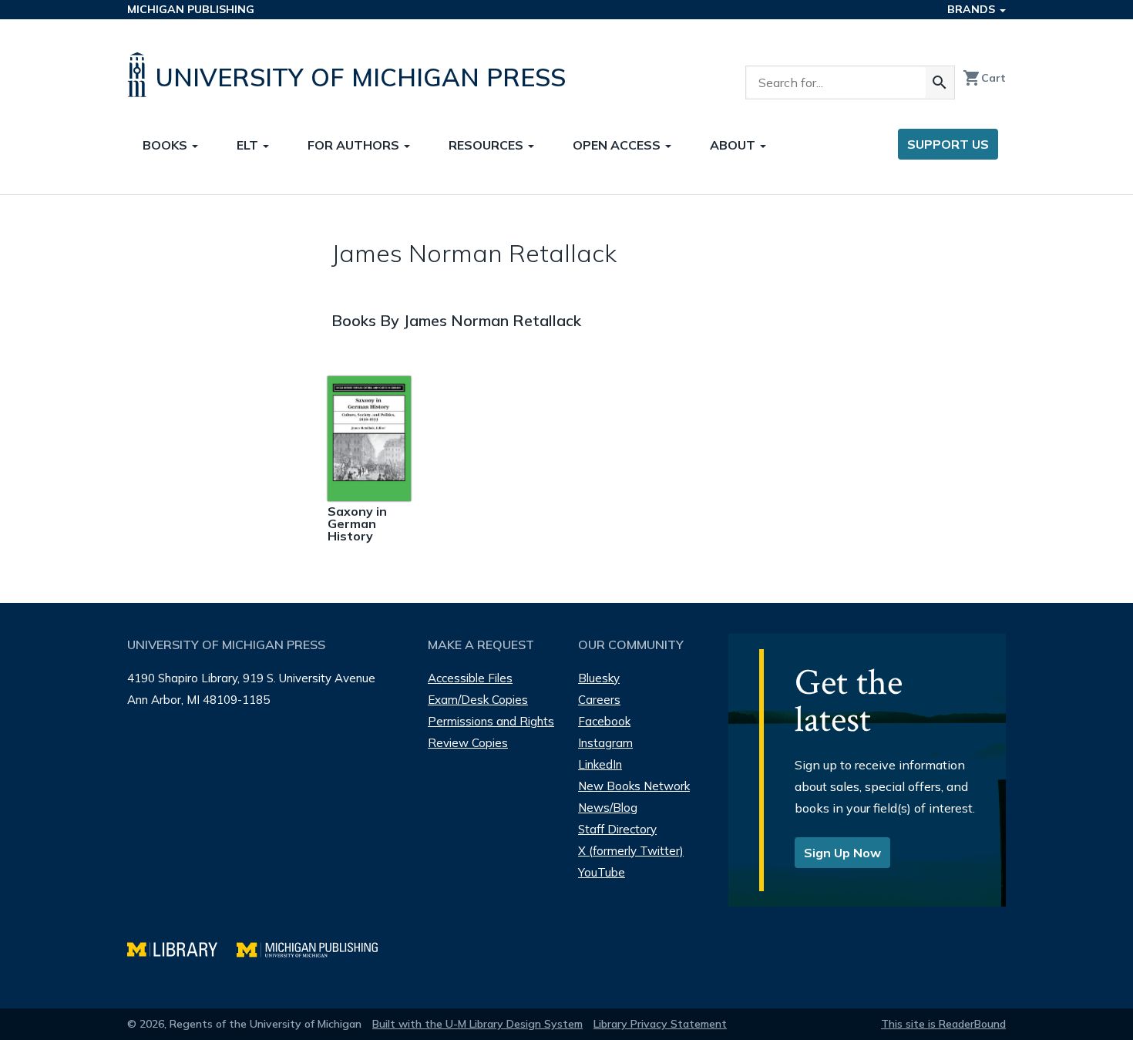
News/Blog (607, 807)
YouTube (601, 872)
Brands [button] (972, 9)
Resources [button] (487, 145)
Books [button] (166, 145)
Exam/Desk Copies (478, 699)
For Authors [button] (355, 145)
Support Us (948, 144)
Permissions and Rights (491, 721)
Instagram (605, 742)
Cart (984, 78)
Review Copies (468, 742)
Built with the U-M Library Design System (477, 1024)
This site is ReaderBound (943, 1024)
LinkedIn (600, 764)
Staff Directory (617, 829)
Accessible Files (470, 678)
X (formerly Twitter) (631, 850)
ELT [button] (249, 145)
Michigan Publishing (190, 9)
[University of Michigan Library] (182, 948)
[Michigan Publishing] (315, 948)
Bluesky (599, 678)
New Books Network (634, 786)
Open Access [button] (618, 145)
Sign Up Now (842, 852)
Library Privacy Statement (660, 1024)
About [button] (734, 145)
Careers (599, 699)
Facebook (604, 721)
